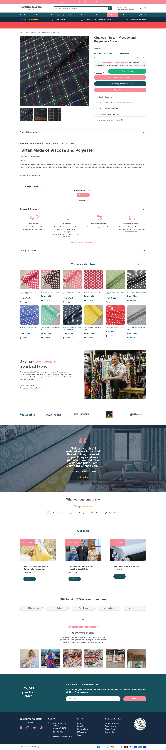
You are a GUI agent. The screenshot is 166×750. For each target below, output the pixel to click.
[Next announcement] (145, 25)
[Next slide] (141, 263)
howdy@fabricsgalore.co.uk (125, 9)
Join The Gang (98, 2)
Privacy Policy (110, 729)
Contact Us (80, 726)
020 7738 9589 (121, 7)
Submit (135, 699)
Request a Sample (83, 729)
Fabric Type (23, 15)
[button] (24, 15)
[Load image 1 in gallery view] (26, 114)
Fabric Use (39, 15)
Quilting (70, 15)
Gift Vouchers (81, 732)
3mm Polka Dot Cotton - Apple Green (115, 293)
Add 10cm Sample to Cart (120, 90)
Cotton (59, 608)
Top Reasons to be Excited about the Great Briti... (80, 567)
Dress (85, 608)
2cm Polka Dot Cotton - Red (92, 292)
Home (21, 32)
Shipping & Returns (112, 723)
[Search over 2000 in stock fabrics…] (110, 8)
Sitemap (79, 735)
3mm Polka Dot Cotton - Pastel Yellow (93, 328)
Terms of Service (111, 726)
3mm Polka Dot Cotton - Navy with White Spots (72, 328)
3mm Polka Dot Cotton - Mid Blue (28, 328)
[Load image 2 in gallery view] (40, 114)
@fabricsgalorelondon (83, 626)
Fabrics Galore (25, 747)
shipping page (98, 227)
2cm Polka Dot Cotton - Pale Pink (71, 293)
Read (29, 579)
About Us (80, 723)
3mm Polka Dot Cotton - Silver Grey (136, 328)
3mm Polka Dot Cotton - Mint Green (50, 328)
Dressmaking (55, 15)
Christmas (111, 608)
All (27, 32)
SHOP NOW (95, 25)
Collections (99, 15)
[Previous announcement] (21, 25)
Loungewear (137, 608)
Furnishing (84, 15)
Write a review (83, 195)
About (124, 15)
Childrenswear (33, 608)
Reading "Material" (140, 15)
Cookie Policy (110, 732)
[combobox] (83, 8)
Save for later (141, 58)
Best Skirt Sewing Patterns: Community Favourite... (36, 567)
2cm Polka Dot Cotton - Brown (50, 292)
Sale (112, 15)
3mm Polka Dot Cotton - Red (114, 327)
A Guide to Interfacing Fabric (126, 566)
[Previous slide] (138, 263)
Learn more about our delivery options (83, 242)
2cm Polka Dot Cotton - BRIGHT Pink (27, 293)
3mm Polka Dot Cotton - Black (136, 292)
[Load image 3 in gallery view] (54, 114)
